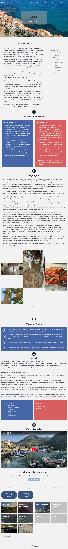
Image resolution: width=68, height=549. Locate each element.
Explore (33, 3)
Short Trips (37, 21)
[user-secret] (34, 319)
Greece (21, 488)
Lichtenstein (32, 488)
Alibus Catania (41, 406)
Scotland (39, 488)
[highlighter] (34, 171)
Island (25, 488)
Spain (47, 488)
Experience (40, 3)
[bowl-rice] (34, 354)
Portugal (36, 488)
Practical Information (13, 407)
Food (56, 65)
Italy (29, 488)
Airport (39, 408)
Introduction (58, 52)
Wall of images (63, 3)
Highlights (57, 59)
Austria (3, 488)
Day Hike (12, 488)
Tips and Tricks (59, 62)
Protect (46, 3)
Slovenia (43, 488)
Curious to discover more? (14, 417)
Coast (6, 488)
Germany (17, 488)
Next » (8, 536)
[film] (34, 425)
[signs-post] (34, 112)
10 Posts (9, 495)
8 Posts (25, 495)
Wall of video (54, 3)
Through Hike (59, 487)
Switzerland (51, 488)
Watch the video (59, 67)
